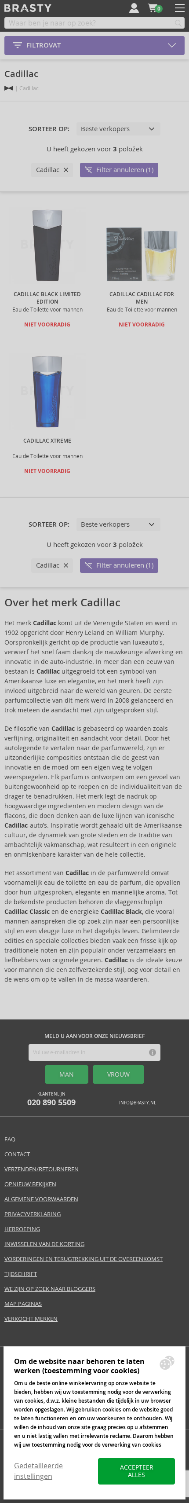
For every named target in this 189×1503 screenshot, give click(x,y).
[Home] (8, 88)
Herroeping (22, 1229)
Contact (17, 1154)
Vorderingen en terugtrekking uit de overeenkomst (83, 1259)
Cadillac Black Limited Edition (47, 298)
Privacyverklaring (32, 1214)
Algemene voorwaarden (41, 1199)
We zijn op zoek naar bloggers (49, 1289)
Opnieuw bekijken (30, 1184)
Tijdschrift (20, 1274)
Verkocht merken (31, 1319)
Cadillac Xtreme (47, 440)
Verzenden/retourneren (41, 1169)
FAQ (9, 1139)
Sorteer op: (49, 129)
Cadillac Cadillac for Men (141, 298)
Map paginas (23, 1304)
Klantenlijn (51, 1099)
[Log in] (134, 8)
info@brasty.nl (137, 1103)
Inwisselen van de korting (44, 1244)
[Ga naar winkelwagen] (152, 8)
